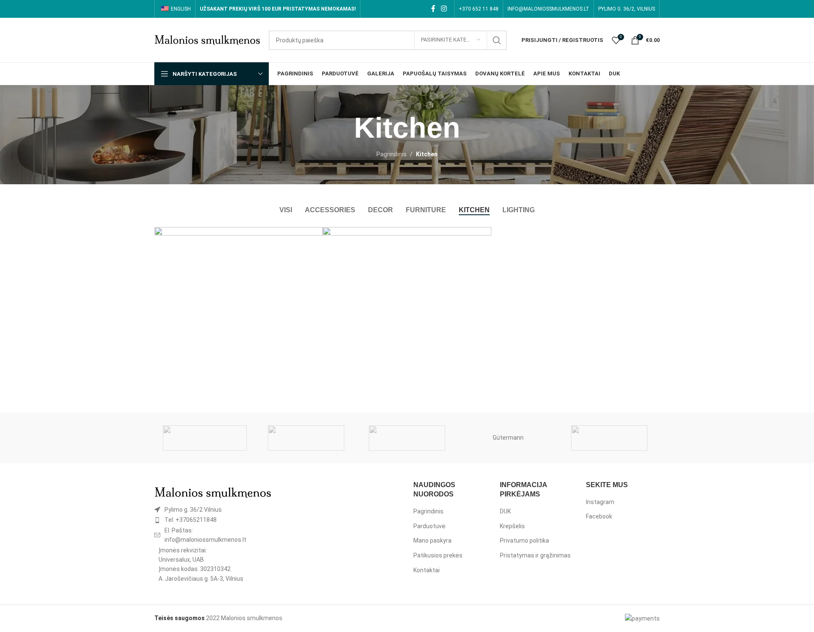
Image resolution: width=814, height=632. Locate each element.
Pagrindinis (391, 154)
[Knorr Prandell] (407, 438)
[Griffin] (609, 438)
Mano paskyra (432, 540)
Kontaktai (426, 570)
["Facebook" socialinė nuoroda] (433, 8)
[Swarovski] (204, 438)
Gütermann (508, 437)
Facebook (599, 516)
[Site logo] (207, 39)
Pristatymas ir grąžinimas (535, 555)
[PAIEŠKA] (497, 40)
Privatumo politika (524, 540)
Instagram (600, 502)
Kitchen (427, 154)
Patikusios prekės (438, 555)
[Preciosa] (305, 438)
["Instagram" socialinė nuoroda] (444, 8)
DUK (505, 511)
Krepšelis (512, 526)
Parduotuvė (429, 526)
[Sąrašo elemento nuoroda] (212, 509)
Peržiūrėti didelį (312, 236)
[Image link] (212, 491)
